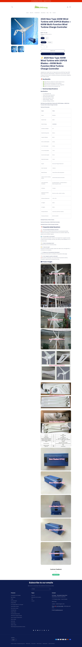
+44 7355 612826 (59, 606)
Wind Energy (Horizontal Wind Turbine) (18, 626)
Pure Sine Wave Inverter (15, 613)
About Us (33, 595)
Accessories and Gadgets (16, 595)
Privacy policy (33, 643)
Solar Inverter (13, 619)
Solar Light (13, 621)
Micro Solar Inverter (14, 608)
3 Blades (43, 42)
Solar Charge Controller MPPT (16, 617)
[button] (12, 7)
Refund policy (28, 643)
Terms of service (39, 643)
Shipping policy (45, 643)
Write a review (56, 574)
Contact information (51, 643)
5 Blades (49, 42)
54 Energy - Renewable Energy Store (19, 643)
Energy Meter (13, 602)
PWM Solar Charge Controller (16, 615)
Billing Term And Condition (36, 597)
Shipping (42, 34)
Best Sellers (13, 597)
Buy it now (53, 53)
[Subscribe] (49, 589)
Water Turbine (13, 624)
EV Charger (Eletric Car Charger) (17, 604)
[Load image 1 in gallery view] (14, 49)
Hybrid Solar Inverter (15, 606)
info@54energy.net (59, 610)
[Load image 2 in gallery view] (21, 49)
